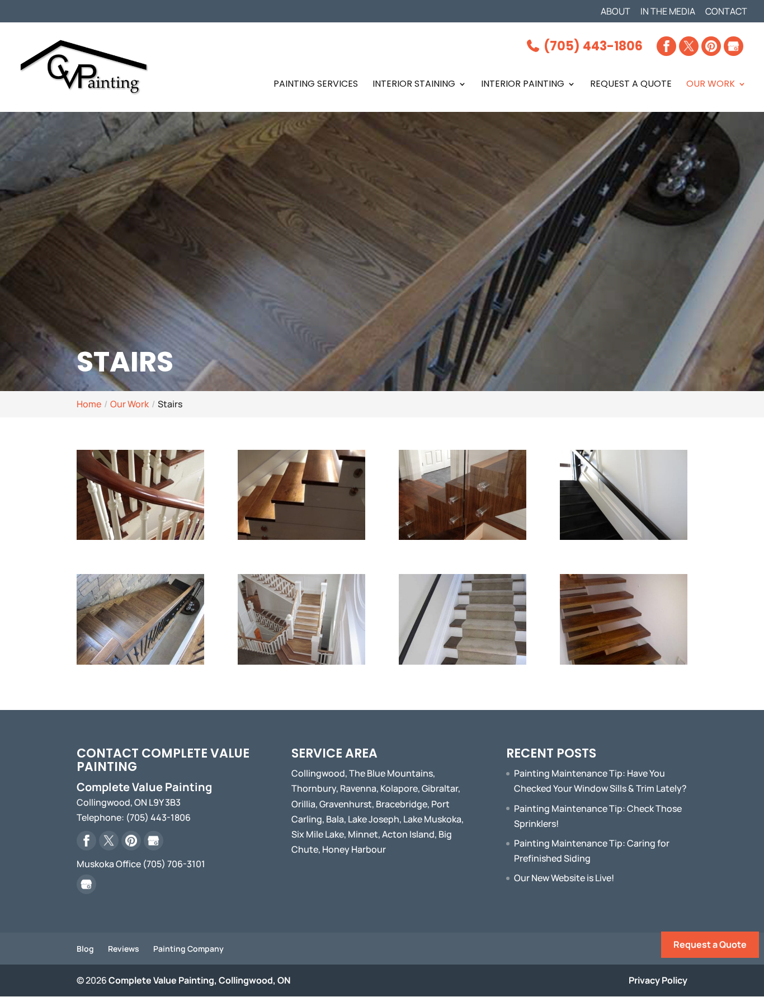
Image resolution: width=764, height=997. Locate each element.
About (615, 12)
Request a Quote (710, 944)
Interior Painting (522, 85)
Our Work (710, 85)
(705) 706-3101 (174, 864)
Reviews (123, 948)
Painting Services (315, 85)
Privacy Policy (658, 980)
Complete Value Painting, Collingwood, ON (199, 980)
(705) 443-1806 (592, 46)
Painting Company (188, 948)
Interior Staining (413, 85)
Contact (726, 12)
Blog (85, 948)
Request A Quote (631, 85)
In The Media (667, 12)
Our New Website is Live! (564, 878)
